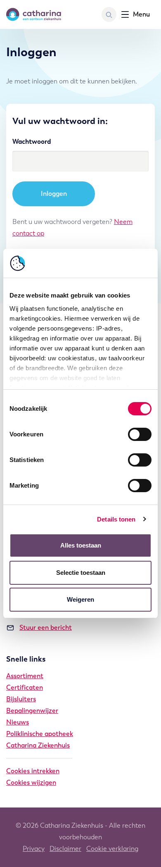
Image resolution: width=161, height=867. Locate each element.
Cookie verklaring (112, 849)
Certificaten (24, 687)
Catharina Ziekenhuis (38, 745)
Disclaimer (65, 849)
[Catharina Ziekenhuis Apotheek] (33, 14)
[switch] (140, 434)
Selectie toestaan (80, 572)
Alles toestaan (80, 545)
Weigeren (80, 599)
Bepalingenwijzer (32, 711)
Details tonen (116, 519)
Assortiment (24, 676)
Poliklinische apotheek (39, 734)
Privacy (34, 849)
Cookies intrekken (32, 771)
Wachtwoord (31, 141)
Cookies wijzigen (31, 782)
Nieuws (17, 722)
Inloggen (54, 194)
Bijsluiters (21, 699)
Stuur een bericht (45, 627)
